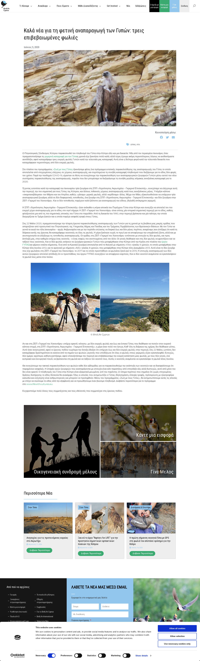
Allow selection (177, 636)
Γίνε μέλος (174, 6)
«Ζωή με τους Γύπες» (63, 169)
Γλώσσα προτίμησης (80, 620)
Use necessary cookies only (177, 644)
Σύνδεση (184, 6)
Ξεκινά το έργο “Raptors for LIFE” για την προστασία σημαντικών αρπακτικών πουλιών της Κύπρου (98, 541)
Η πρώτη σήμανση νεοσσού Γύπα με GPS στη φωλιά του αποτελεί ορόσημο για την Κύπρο (150, 541)
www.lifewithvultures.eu (39, 384)
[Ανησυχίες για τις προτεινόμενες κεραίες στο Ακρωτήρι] (48, 517)
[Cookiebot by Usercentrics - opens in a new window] (18, 656)
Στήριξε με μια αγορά (154, 6)
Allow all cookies (177, 628)
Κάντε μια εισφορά (164, 6)
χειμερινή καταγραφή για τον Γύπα (60, 156)
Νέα (138, 144)
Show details (142, 655)
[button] (161, 137)
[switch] (78, 655)
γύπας (133, 144)
